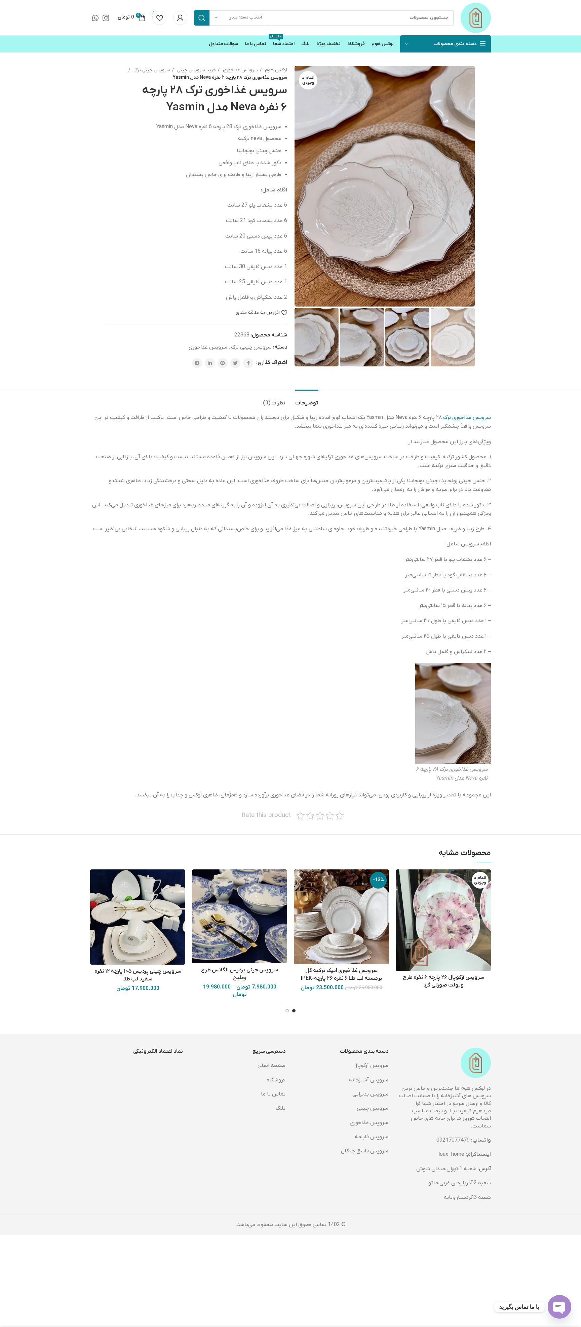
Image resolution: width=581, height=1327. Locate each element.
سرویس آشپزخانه (368, 1080)
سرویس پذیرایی (370, 1094)
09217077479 (453, 1140)
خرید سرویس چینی (196, 70)
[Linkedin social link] (210, 363)
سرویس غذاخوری (240, 70)
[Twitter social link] (235, 363)
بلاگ (280, 1108)
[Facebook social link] (248, 363)
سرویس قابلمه (371, 1137)
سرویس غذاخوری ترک (467, 417)
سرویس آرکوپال (370, 1065)
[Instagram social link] (106, 18)
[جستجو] (201, 18)
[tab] (306, 400)
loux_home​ (451, 1154)
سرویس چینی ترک (151, 70)
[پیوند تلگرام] (197, 363)
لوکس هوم (275, 70)
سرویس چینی (372, 1108)
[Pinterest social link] (223, 363)
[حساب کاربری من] (180, 18)
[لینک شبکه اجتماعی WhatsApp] (95, 18)
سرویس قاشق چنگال (364, 1151)
